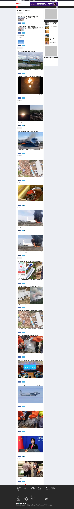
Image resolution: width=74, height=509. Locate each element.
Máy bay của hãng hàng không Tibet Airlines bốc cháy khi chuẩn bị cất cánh (29, 233)
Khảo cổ (18, 496)
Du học (52, 489)
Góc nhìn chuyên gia (40, 488)
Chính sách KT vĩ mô (40, 491)
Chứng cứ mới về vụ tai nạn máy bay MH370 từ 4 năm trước (26, 26)
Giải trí (52, 491)
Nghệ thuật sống (25, 496)
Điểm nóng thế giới (26, 488)
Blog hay (39, 494)
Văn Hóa (44, 7)
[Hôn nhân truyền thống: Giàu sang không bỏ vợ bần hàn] (47, 39)
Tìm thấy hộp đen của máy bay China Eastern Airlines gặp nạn (27, 410)
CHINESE (24, 0)
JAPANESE (34, 0)
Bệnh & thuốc (46, 488)
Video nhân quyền (46, 499)
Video (51, 7)
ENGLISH (22, 0)
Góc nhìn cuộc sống (40, 495)
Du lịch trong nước (33, 496)
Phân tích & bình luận (19, 491)
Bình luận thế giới (25, 491)
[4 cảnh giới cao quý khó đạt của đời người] (47, 35)
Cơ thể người (18, 495)
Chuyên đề (48, 7)
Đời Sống (34, 7)
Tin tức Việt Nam (19, 487)
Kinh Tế (29, 7)
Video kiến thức (46, 497)
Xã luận (38, 496)
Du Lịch (31, 494)
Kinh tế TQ (32, 489)
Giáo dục (18, 488)
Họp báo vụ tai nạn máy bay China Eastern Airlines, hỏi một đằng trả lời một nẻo (30, 360)
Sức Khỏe (31, 7)
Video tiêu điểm (46, 495)
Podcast (53, 7)
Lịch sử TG (25, 489)
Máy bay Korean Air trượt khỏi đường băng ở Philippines (26, 51)
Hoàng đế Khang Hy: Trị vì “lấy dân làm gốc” (53, 30)
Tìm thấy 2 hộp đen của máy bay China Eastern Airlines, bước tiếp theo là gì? (29, 286)
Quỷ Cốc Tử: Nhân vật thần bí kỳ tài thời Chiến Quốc (53, 42)
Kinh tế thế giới (39, 490)
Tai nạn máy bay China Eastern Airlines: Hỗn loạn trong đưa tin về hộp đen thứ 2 (30, 310)
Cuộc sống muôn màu (53, 488)
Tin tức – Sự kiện (25, 497)
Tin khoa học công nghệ (19, 499)
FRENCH (31, 0)
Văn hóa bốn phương (26, 498)
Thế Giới (23, 7)
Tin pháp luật (18, 490)
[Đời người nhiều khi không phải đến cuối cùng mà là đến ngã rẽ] (47, 27)
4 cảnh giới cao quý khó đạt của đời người (53, 34)
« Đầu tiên (19, 484)
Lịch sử (31, 490)
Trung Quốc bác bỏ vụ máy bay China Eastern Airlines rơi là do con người (29, 159)
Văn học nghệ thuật (26, 500)
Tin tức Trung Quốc (33, 488)
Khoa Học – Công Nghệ (39, 7)
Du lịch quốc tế (32, 495)
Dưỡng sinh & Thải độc (47, 489)
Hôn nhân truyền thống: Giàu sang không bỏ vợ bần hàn (53, 39)
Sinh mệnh (18, 498)
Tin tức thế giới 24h (26, 490)
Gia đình (52, 490)
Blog (46, 7)
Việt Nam (20, 7)
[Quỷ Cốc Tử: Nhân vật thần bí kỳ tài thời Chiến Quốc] (47, 42)
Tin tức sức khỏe (46, 490)
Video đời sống (46, 498)
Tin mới (52, 495)
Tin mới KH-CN (18, 494)
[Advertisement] (51, 14)
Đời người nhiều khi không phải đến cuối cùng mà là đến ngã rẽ (53, 27)
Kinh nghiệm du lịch (33, 497)
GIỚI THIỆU (50, 0)
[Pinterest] (55, 0)
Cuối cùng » (33, 484)
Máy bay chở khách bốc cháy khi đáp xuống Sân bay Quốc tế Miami (28, 131)
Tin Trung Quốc (32, 487)
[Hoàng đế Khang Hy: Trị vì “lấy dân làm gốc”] (47, 31)
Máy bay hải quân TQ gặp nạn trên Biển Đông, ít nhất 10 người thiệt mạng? (29, 385)
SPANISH (27, 0)
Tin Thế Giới (25, 487)
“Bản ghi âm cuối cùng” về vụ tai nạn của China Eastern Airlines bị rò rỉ (28, 335)
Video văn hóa (46, 496)
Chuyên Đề (52, 494)
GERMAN (29, 0)
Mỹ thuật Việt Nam (26, 495)
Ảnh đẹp (32, 498)
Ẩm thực (31, 499)
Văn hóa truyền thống (26, 499)
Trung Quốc (25, 7)
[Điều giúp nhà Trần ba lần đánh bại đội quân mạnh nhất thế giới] (47, 23)
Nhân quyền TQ (32, 491)
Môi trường (18, 489)
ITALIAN (36, 0)
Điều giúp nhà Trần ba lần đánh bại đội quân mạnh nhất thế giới (53, 23)
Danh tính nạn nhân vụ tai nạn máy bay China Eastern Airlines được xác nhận (29, 261)
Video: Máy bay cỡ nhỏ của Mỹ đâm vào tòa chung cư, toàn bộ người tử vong (29, 76)
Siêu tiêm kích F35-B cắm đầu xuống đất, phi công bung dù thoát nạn (28, 16)
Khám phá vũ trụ (18, 500)
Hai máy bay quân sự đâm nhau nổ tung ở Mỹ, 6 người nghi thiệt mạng (28, 38)
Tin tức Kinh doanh (40, 489)
